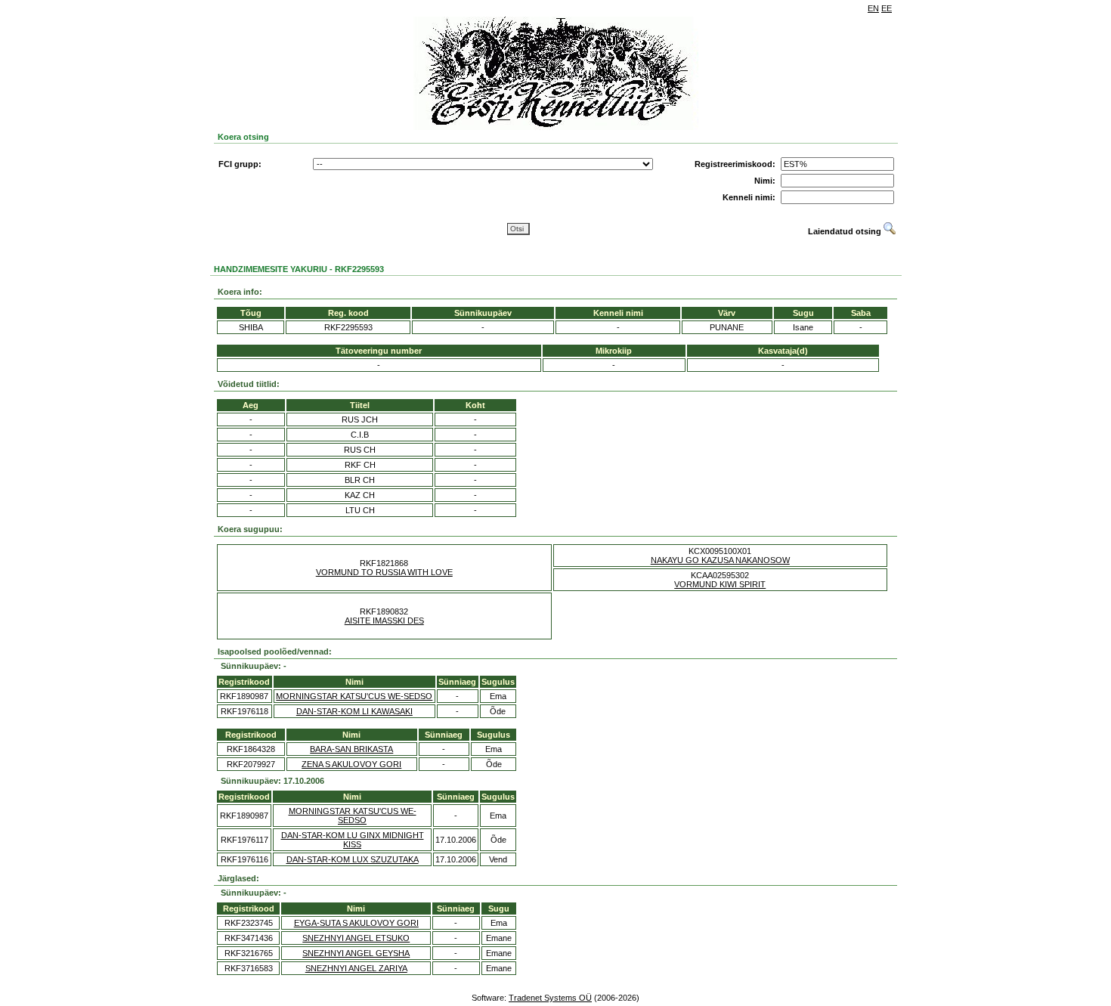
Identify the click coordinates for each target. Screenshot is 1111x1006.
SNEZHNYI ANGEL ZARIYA (356, 968)
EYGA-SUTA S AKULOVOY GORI (356, 922)
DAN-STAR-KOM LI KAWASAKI (354, 711)
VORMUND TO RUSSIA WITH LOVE (384, 572)
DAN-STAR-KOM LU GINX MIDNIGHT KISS (352, 840)
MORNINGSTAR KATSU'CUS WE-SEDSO (354, 696)
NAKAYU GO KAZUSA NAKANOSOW (720, 560)
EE (886, 8)
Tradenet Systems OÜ (550, 997)
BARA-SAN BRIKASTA (351, 749)
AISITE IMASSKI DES (384, 620)
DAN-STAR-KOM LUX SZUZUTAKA (352, 859)
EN (873, 8)
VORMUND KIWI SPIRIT (720, 584)
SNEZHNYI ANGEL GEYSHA (356, 953)
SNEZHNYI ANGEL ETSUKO (356, 938)
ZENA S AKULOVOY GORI (351, 764)
